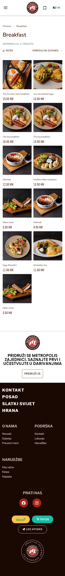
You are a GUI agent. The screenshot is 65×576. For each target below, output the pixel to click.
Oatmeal (7, 179)
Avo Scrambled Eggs (43, 94)
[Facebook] (23, 502)
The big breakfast (11, 136)
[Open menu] (6, 7)
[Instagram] (36, 502)
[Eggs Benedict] (17, 245)
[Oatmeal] (17, 160)
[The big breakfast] (17, 117)
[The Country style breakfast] (17, 74)
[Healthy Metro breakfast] (47, 160)
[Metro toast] (17, 203)
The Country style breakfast (16, 94)
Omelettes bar (40, 265)
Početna (7, 26)
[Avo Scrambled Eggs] (47, 74)
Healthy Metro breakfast (45, 179)
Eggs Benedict (10, 265)
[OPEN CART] (45, 8)
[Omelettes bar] (47, 245)
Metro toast (8, 222)
